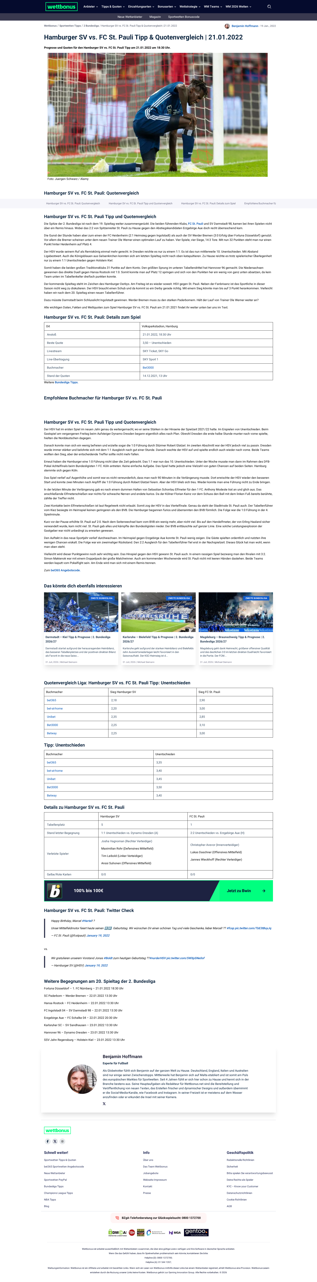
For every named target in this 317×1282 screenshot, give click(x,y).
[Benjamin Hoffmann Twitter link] (104, 1103)
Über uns (148, 1160)
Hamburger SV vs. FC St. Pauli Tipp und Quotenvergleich (140, 203)
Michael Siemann (68, 662)
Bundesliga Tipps (53, 1186)
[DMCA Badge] (117, 1232)
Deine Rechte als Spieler (240, 1180)
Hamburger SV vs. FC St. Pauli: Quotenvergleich (73, 203)
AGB (229, 1206)
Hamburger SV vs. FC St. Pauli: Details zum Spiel (208, 203)
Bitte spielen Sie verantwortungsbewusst (250, 1173)
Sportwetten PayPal (55, 1180)
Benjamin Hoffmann (245, 26)
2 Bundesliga (91, 26)
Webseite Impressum (155, 1180)
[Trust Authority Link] (156, 1232)
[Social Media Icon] (48, 1141)
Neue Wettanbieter (130, 17)
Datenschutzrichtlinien (239, 1193)
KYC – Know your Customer (242, 1186)
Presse (147, 1193)
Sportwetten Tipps (70, 26)
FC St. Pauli (195, 224)
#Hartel (87, 921)
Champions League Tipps (58, 1193)
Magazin (155, 17)
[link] (96, 891)
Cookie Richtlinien (237, 1200)
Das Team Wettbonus (155, 1167)
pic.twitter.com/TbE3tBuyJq (253, 928)
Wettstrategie (188, 6)
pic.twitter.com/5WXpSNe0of (185, 958)
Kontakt (147, 1186)
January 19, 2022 (97, 935)
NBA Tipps (50, 1200)
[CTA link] (54, 891)
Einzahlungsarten (139, 6)
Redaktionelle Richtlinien (240, 1160)
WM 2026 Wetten (237, 6)
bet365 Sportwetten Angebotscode (64, 1167)
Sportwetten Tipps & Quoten (60, 1160)
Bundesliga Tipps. (66, 382)
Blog (46, 1206)
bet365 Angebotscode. (66, 570)
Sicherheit (232, 1167)
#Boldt (108, 958)
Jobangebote (150, 1173)
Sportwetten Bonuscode (184, 17)
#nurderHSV (157, 958)
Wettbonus (50, 26)
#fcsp (230, 928)
